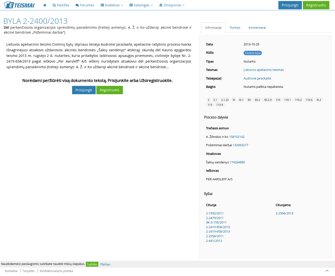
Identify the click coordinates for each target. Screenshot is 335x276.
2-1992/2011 (215, 213)
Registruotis (316, 5)
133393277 (240, 145)
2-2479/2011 (215, 218)
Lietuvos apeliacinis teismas (264, 69)
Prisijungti (290, 5)
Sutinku (92, 264)
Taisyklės (29, 271)
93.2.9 (267, 100)
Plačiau (105, 264)
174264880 (237, 162)
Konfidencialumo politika (56, 271)
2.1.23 (225, 100)
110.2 (298, 100)
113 (210, 104)
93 (249, 100)
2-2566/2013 (284, 213)
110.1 (287, 100)
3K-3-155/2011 (216, 222)
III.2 (319, 100)
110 (278, 100)
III (234, 100)
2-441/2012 (214, 240)
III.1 (241, 100)
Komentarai (257, 27)
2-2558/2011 (215, 236)
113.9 (219, 104)
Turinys (235, 27)
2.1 (215, 100)
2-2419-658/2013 (218, 227)
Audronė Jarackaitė (257, 78)
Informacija (213, 27)
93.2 (257, 100)
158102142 (237, 136)
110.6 (309, 100)
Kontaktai (11, 271)
